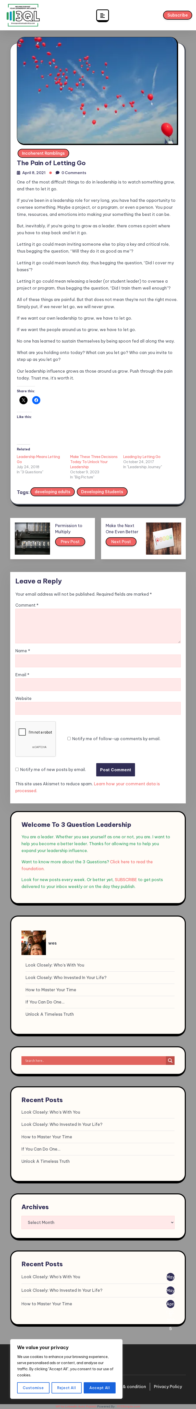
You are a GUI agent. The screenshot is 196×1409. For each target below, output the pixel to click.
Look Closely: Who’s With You (55, 965)
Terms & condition (127, 1386)
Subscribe (177, 15)
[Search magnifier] (170, 1060)
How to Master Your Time (51, 989)
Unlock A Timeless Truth (50, 1014)
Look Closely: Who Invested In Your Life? (66, 977)
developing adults (52, 491)
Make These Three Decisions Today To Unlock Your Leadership (94, 461)
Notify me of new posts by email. (53, 769)
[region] (66, 1369)
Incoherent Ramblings (43, 153)
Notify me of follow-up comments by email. (116, 738)
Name (22, 650)
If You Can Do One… (45, 1001)
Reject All (66, 1388)
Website (23, 698)
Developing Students (102, 491)
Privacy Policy (168, 1386)
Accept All (99, 1388)
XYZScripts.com (128, 1406)
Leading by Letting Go (142, 456)
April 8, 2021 (33, 172)
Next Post (121, 541)
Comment (27, 605)
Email (22, 674)
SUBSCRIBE (126, 879)
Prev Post (70, 541)
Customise (33, 1388)
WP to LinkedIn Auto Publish (76, 1406)
